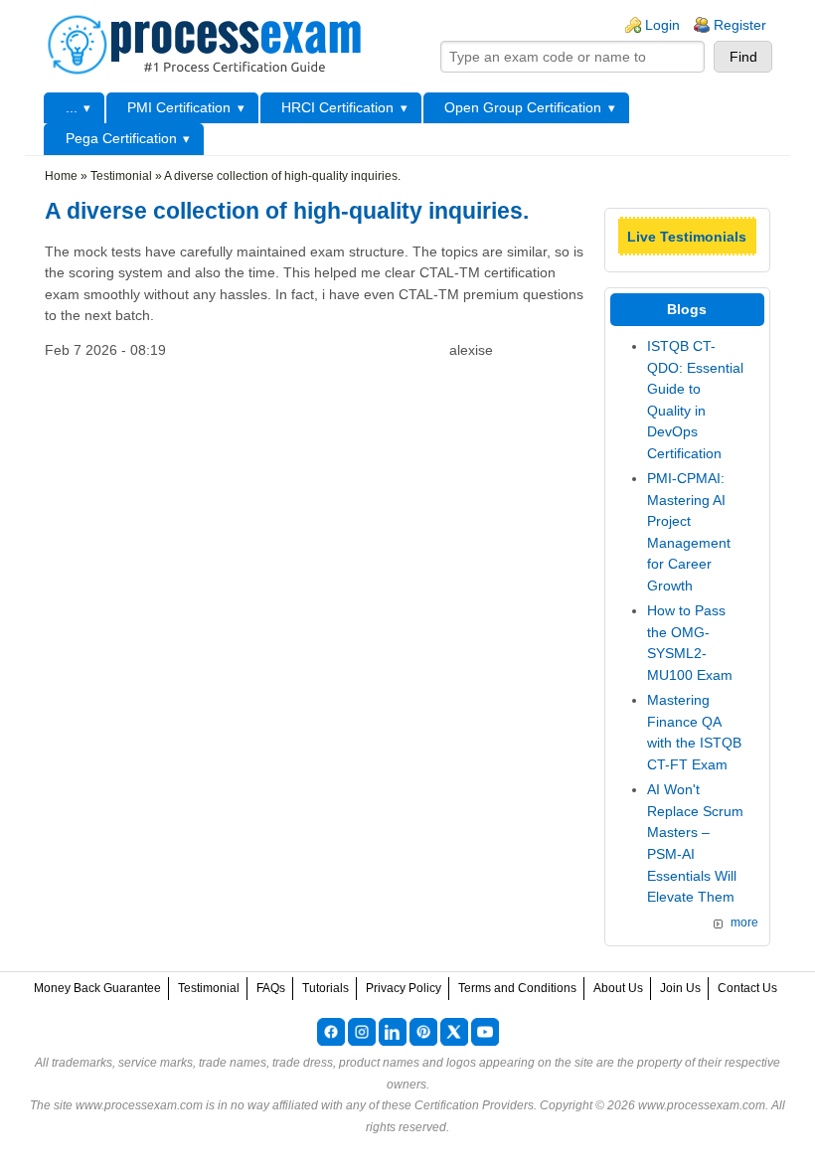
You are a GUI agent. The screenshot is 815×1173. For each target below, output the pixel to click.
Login (662, 25)
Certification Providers (474, 1105)
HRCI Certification (337, 107)
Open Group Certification (522, 107)
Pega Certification (121, 138)
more (744, 922)
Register (740, 25)
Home (61, 176)
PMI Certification (179, 107)
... (72, 107)
